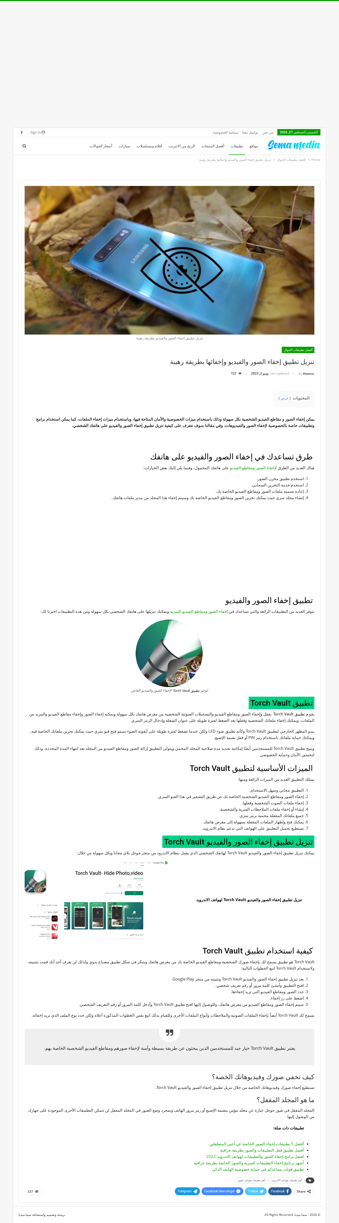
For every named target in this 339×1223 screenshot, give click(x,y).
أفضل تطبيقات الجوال (298, 350)
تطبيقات (237, 146)
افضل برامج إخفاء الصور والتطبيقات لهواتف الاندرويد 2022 (255, 1156)
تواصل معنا (250, 132)
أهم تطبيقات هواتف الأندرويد (286, 1180)
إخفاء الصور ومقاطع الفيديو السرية (199, 611)
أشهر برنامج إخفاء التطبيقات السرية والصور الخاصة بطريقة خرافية (249, 1162)
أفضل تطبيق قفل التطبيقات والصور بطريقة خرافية (262, 1150)
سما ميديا (25, 1214)
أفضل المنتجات (212, 146)
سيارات (124, 146)
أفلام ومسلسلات (149, 146)
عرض (284, 398)
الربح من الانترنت (181, 146)
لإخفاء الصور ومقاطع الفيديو (253, 467)
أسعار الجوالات (101, 146)
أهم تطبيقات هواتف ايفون (251, 1180)
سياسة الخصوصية (225, 132)
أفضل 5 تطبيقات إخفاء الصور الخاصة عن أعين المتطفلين (256, 1143)
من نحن (267, 132)
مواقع (253, 146)
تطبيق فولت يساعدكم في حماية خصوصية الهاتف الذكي (258, 1169)
